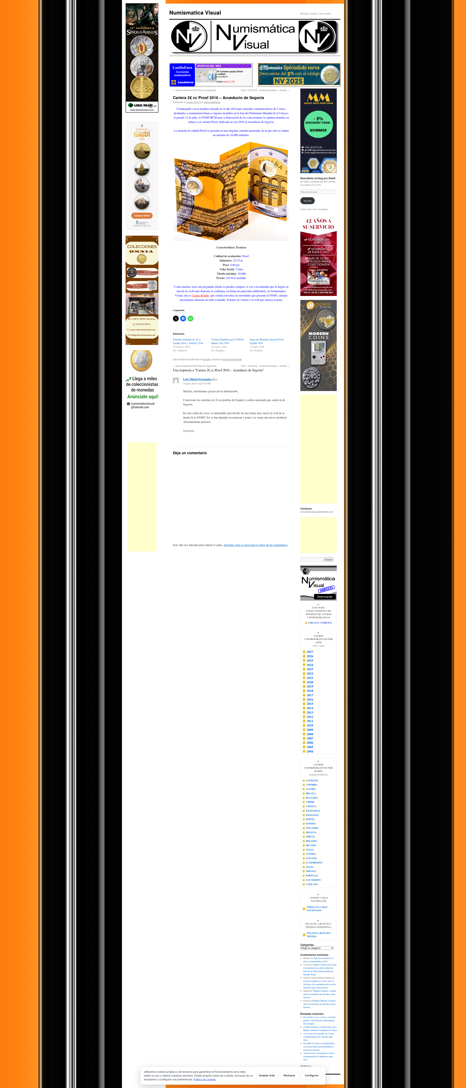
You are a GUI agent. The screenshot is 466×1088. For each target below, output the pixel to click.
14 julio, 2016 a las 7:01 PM (197, 383)
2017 (307, 695)
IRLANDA (309, 845)
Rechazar (289, 1075)
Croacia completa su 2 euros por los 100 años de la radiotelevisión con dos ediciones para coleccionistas (319, 984)
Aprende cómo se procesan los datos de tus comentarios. (256, 545)
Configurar (312, 1075)
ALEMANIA (310, 780)
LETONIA (309, 853)
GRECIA (308, 836)
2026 (307, 656)
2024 (307, 665)
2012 (307, 716)
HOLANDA (309, 840)
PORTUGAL (310, 875)
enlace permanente (232, 359)
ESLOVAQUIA (311, 810)
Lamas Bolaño (200, 295)
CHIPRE (308, 802)
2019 (307, 686)
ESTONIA (309, 823)
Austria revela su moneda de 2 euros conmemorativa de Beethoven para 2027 (319, 1056)
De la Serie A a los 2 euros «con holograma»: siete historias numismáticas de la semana (319, 1020)
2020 (307, 682)
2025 (307, 660)
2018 (307, 690)
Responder (188, 430)
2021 (307, 677)
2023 (307, 669)
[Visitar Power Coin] (318, 345)
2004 (307, 751)
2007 (307, 738)
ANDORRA (310, 784)
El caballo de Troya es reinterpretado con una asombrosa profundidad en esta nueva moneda (318, 1046)
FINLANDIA (310, 828)
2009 (307, 729)
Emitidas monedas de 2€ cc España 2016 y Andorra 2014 (188, 341)
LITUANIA (309, 858)
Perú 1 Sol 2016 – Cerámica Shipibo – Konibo (265, 90)
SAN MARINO (311, 879)
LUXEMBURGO (312, 862)
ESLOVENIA (310, 815)
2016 (307, 699)
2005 (307, 747)
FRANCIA (309, 832)
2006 (307, 742)
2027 (307, 652)
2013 (307, 712)
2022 (307, 673)
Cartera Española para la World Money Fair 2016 (227, 341)
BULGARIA (310, 797)
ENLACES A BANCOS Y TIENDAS (316, 935)
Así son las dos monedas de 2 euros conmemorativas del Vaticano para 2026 (318, 1036)
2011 (307, 721)
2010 (307, 725)
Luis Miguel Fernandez (197, 379)
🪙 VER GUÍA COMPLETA (318, 622)
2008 (307, 734)
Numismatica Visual (195, 12)
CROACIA (309, 806)
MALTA (308, 867)
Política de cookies (204, 1079)
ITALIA (308, 849)
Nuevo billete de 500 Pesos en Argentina (194, 90)
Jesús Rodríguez (212, 102)
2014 (307, 708)
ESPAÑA (308, 819)
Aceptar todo (267, 1075)
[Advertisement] (142, 496)
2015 (307, 704)
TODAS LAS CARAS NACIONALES (315, 909)
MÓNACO (309, 871)
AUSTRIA (309, 789)
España (207, 359)
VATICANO (310, 884)
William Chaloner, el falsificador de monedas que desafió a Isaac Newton (320, 994)
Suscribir (307, 200)
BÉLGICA (309, 793)
